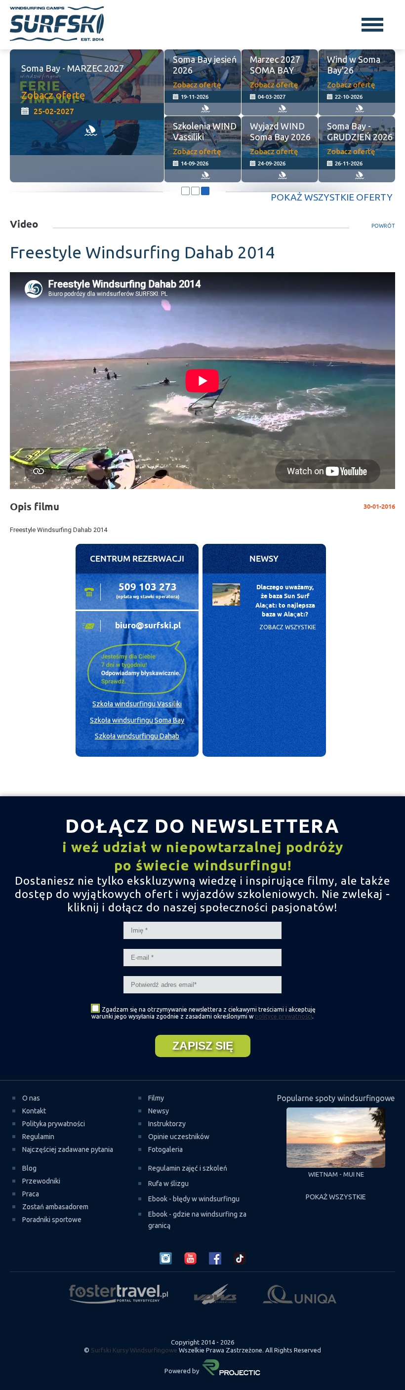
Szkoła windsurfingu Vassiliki (137, 704)
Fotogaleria (165, 1149)
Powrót (383, 226)
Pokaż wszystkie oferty (332, 197)
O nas (31, 1098)
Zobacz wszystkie (287, 627)
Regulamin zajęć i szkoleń (187, 1168)
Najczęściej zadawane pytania (67, 1149)
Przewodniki (41, 1181)
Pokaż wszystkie (336, 1197)
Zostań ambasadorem (55, 1207)
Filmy (156, 1098)
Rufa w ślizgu (168, 1183)
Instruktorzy (167, 1124)
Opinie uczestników (178, 1137)
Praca (30, 1194)
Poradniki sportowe (51, 1220)
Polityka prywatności (53, 1124)
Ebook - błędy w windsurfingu (194, 1199)
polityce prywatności (283, 1016)
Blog (29, 1168)
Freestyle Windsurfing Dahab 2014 (58, 529)
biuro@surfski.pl (148, 625)
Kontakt (34, 1111)
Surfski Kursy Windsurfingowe (134, 1350)
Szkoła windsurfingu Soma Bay (137, 720)
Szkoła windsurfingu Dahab (137, 736)
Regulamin (38, 1137)
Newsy (158, 1111)
